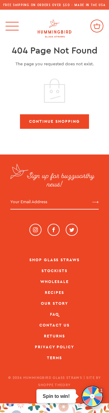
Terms (54, 358)
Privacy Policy (54, 347)
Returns (54, 336)
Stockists (54, 271)
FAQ (54, 314)
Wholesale (54, 282)
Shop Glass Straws (54, 260)
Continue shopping (54, 121)
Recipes (54, 292)
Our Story (54, 303)
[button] (92, 396)
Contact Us (54, 325)
